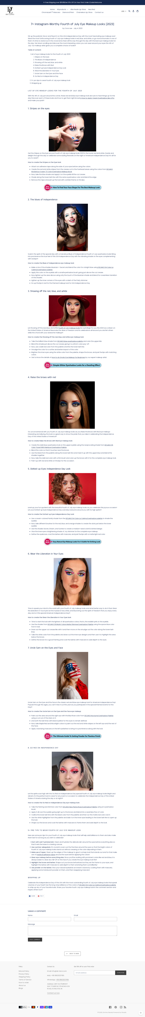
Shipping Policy (24, 977)
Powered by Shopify (119, 1012)
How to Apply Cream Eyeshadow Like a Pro (98, 98)
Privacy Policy (24, 974)
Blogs (21, 988)
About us (22, 985)
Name (30, 915)
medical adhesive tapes (46, 854)
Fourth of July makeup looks (69, 328)
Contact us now (53, 993)
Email (76, 915)
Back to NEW (74, 954)
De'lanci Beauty (108, 1012)
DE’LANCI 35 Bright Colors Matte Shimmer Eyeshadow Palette (70, 624)
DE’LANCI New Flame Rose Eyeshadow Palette (80, 807)
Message (31, 924)
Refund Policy (24, 971)
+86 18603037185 (62, 980)
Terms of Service (25, 980)
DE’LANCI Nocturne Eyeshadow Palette (98, 716)
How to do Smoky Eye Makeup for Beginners (68, 357)
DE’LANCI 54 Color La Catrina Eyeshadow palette (84, 518)
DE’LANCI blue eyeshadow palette (70, 341)
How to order (24, 982)
